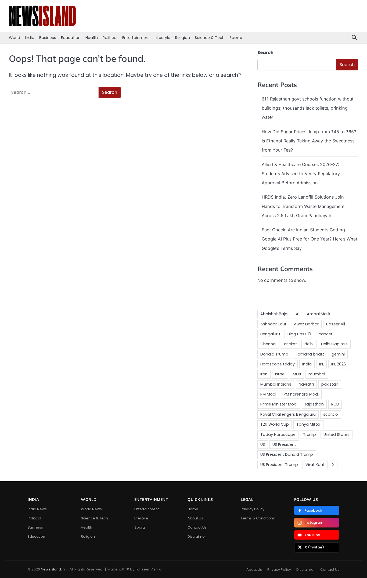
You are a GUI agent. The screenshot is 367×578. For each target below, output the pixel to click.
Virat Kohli (315, 464)
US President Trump (279, 464)
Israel (280, 374)
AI (297, 314)
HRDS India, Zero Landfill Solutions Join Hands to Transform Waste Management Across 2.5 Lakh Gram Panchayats (303, 206)
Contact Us (197, 527)
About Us (195, 518)
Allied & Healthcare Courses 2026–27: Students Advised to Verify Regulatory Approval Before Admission (301, 174)
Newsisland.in (53, 569)
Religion (182, 37)
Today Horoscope (278, 434)
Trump (309, 434)
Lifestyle (162, 37)
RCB (335, 404)
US (262, 444)
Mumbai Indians (275, 384)
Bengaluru (270, 334)
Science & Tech (210, 37)
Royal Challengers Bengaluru (288, 414)
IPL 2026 (338, 364)
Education (71, 37)
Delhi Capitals (334, 344)
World (14, 37)
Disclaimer (197, 536)
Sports (235, 37)
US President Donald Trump (286, 454)
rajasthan (314, 404)
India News (37, 509)
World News (91, 509)
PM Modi (268, 394)
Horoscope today (277, 364)
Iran (264, 374)
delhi (309, 344)
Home (193, 509)
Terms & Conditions (258, 518)
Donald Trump (274, 354)
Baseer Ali (335, 324)
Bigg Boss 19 (299, 334)
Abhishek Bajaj (274, 314)
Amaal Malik (318, 314)
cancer (325, 334)
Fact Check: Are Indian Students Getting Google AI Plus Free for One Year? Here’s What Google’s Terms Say (309, 239)
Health (91, 37)
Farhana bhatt (310, 354)
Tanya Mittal (308, 424)
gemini (338, 354)
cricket (290, 344)
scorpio (330, 414)
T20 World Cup (274, 424)
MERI (297, 374)
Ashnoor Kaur (273, 324)
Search (265, 52)
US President (284, 444)
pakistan (329, 384)
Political (110, 37)
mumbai (316, 374)
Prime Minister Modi (278, 404)
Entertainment (136, 37)
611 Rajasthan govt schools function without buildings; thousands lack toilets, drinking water (308, 108)
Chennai (268, 344)
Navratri (306, 384)
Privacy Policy (252, 509)
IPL (321, 364)
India (29, 37)
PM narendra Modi (301, 394)
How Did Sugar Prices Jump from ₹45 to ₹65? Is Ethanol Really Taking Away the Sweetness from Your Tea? (309, 141)
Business (47, 37)
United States (336, 434)
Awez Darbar (306, 324)
